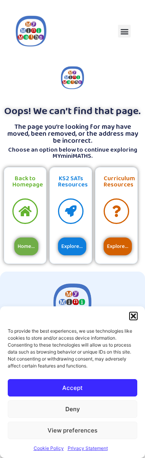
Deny (72, 409)
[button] (133, 316)
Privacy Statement (88, 448)
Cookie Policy (49, 448)
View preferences (72, 430)
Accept (72, 387)
